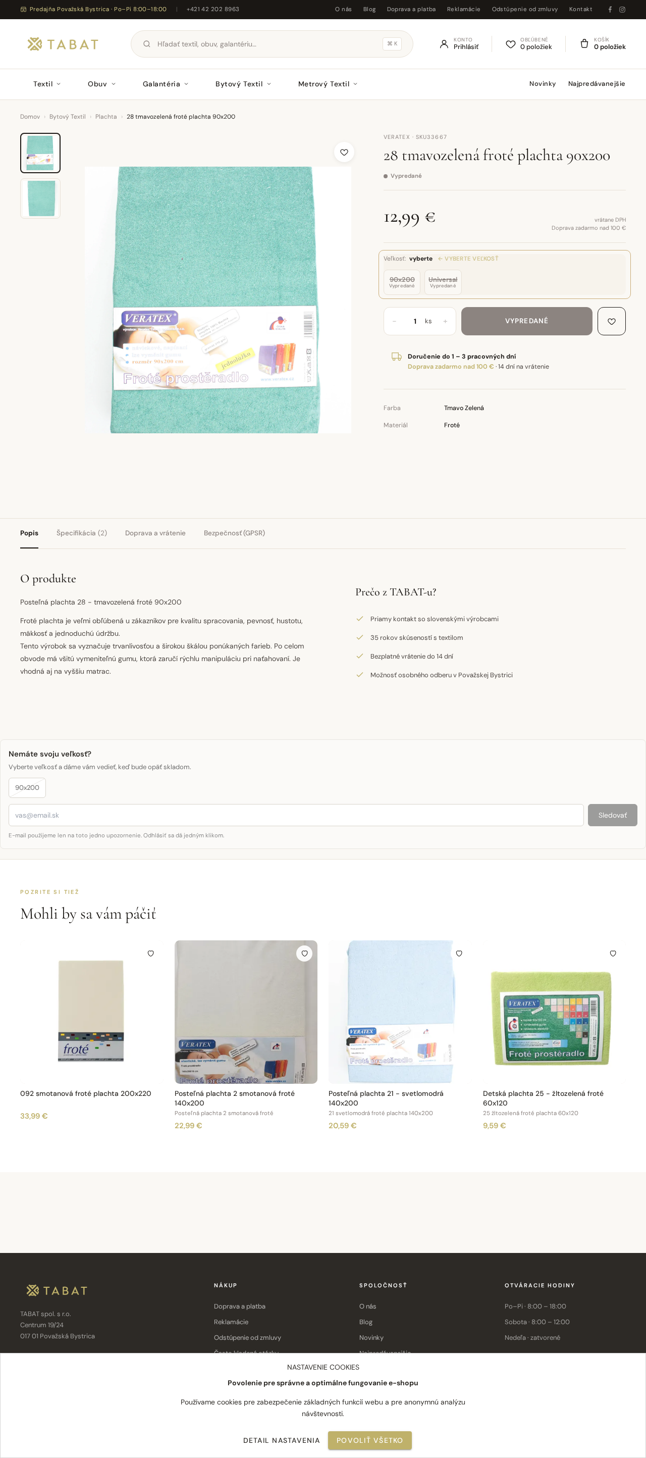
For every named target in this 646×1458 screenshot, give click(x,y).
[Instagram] (622, 9)
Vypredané (527, 321)
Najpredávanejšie (597, 83)
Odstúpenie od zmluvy (525, 9)
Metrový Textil (324, 83)
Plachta (106, 117)
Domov (30, 117)
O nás (343, 9)
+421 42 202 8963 (213, 9)
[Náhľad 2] (40, 198)
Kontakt (581, 9)
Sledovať (613, 815)
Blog (369, 9)
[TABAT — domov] (62, 44)
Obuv (97, 83)
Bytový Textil (239, 83)
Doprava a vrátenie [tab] (155, 533)
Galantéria (162, 83)
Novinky (542, 83)
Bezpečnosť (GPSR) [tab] (234, 533)
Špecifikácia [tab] (82, 533)
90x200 (27, 787)
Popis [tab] (29, 533)
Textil (42, 83)
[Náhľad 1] (40, 153)
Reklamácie (464, 9)
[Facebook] (610, 9)
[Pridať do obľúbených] (344, 152)
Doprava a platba (411, 9)
